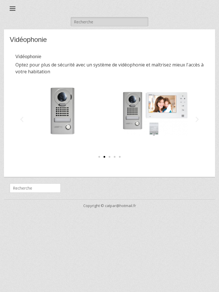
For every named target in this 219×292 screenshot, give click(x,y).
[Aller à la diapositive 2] (104, 157)
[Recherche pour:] (109, 22)
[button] (21, 119)
